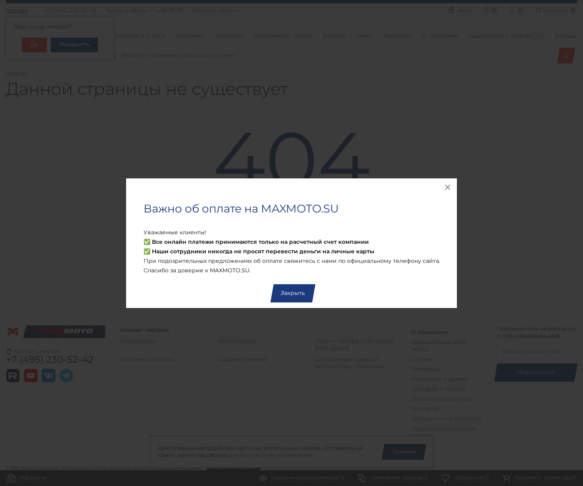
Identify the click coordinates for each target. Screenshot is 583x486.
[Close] (448, 187)
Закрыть (293, 293)
